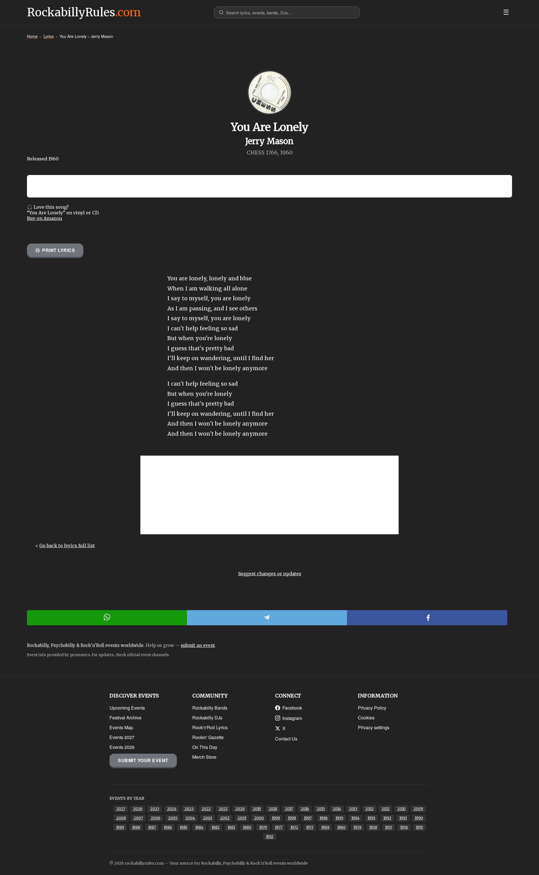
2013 (353, 808)
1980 (247, 827)
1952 (269, 836)
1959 (357, 827)
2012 (369, 808)
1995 (339, 818)
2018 (273, 808)
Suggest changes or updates (269, 573)
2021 (223, 808)
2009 (418, 808)
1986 (168, 827)
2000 (259, 818)
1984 (199, 827)
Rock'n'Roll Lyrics (210, 727)
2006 (155, 818)
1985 (183, 827)
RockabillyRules (84, 12)
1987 (152, 827)
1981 (231, 827)
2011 (385, 808)
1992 (387, 818)
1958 (373, 827)
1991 (403, 818)
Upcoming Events (127, 707)
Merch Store (204, 757)
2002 (225, 818)
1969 (325, 827)
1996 (323, 818)
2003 (207, 818)
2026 (137, 808)
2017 (289, 808)
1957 (388, 827)
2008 (121, 818)
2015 (321, 808)
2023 (189, 808)
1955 (419, 827)
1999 (276, 818)
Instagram (292, 718)
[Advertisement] (269, 495)
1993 (371, 818)
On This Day (204, 747)
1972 (294, 827)
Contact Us (286, 738)
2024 (172, 808)
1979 (263, 827)
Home (32, 36)
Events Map (121, 727)
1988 (136, 827)
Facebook (292, 707)
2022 (206, 808)
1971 (309, 827)
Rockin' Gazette (208, 737)
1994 (355, 818)
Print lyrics (58, 250)
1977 (278, 827)
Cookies (366, 717)
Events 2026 (121, 747)
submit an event (198, 645)
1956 (404, 827)
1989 (120, 827)
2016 (305, 808)
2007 (138, 818)
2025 (154, 808)
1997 (308, 818)
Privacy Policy (372, 707)
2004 (190, 818)
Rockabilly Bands (209, 707)
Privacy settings (373, 727)
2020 (240, 808)
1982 (215, 827)
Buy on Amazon (44, 218)
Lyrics (49, 36)
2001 (241, 818)
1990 (419, 818)
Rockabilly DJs (207, 717)
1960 (341, 827)
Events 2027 (121, 737)
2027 (120, 808)
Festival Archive (125, 717)
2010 (401, 808)
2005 (172, 818)
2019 (257, 808)
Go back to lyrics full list (67, 545)
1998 (292, 818)
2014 (337, 808)
